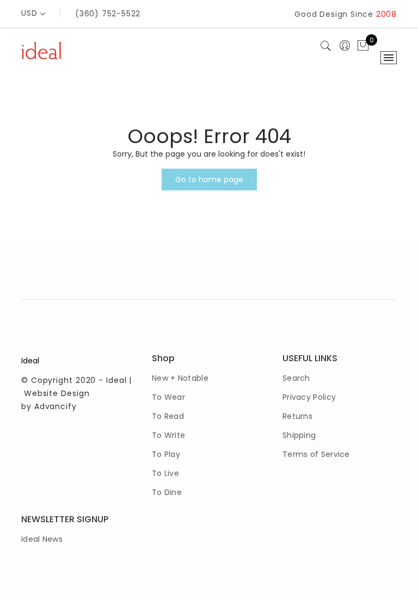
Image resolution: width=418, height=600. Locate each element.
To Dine (167, 492)
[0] (363, 46)
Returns (297, 416)
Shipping (299, 435)
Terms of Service (316, 454)
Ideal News (42, 539)
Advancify (55, 406)
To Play (166, 454)
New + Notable (180, 378)
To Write (168, 435)
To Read (168, 416)
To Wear (168, 397)
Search (296, 378)
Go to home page (209, 179)
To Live (165, 473)
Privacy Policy (309, 397)
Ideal (30, 360)
